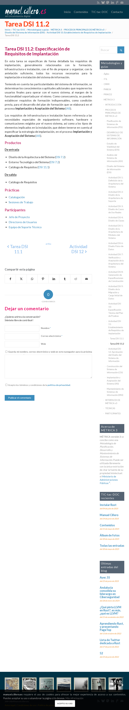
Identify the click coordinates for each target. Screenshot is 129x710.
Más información (74, 698)
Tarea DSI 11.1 (117, 338)
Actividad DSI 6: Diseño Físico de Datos (115, 246)
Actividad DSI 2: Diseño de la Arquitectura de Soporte (115, 196)
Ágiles (106, 74)
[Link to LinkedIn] (112, 2)
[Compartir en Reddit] (75, 278)
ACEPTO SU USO (65, 703)
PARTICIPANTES (113, 413)
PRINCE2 (108, 94)
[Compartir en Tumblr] (64, 278)
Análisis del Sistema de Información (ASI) (115, 158)
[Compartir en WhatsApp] (32, 278)
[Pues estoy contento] (12, 684)
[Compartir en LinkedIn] (53, 278)
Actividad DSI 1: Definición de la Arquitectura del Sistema (115, 182)
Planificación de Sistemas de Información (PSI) (115, 124)
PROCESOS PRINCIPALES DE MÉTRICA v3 (113, 113)
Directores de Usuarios (23, 222)
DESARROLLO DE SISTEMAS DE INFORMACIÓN (115, 135)
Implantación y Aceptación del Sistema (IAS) (114, 380)
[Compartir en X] (21, 278)
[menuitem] (67, 12)
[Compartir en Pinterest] (43, 278)
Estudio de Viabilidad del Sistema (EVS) (113, 146)
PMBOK (107, 89)
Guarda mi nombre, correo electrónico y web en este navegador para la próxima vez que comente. (50, 353)
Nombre (46, 328)
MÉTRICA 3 (109, 99)
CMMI (106, 84)
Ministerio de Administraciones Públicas (109, 479)
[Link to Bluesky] (103, 2)
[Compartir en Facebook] (10, 278)
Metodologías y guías (111, 64)
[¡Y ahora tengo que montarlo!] (46, 684)
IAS (68, 108)
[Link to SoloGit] (117, 2)
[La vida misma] (81, 684)
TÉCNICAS (110, 408)
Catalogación (17, 197)
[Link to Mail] (122, 2)
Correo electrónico (51, 336)
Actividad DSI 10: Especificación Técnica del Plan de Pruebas (115, 309)
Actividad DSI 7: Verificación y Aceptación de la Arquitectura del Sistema (116, 260)
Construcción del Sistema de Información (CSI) (115, 369)
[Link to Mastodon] (107, 2)
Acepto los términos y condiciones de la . (39, 385)
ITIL (105, 79)
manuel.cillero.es (13, 694)
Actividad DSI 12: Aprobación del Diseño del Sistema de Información (115, 355)
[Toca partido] (116, 684)
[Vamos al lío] (29, 684)
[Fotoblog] (122, 685)
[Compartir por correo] (86, 278)
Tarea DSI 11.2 (27, 24)
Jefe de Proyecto (19, 217)
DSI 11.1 (43, 167)
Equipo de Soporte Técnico (25, 227)
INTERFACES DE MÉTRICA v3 (112, 401)
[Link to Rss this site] (98, 2)
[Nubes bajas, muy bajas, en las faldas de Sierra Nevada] (64, 684)
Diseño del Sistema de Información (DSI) (115, 169)
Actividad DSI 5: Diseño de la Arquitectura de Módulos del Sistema (115, 231)
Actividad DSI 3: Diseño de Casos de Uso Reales (116, 209)
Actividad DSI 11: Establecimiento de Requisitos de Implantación (116, 327)
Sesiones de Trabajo (21, 202)
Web (43, 343)
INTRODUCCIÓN (113, 104)
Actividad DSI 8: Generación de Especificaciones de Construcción (115, 276)
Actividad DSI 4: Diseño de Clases (116, 219)
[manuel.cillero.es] (25, 12)
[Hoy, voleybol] (98, 684)
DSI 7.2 (60, 157)
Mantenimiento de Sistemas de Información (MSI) (115, 392)
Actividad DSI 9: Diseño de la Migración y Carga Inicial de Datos (115, 292)
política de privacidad (59, 385)
